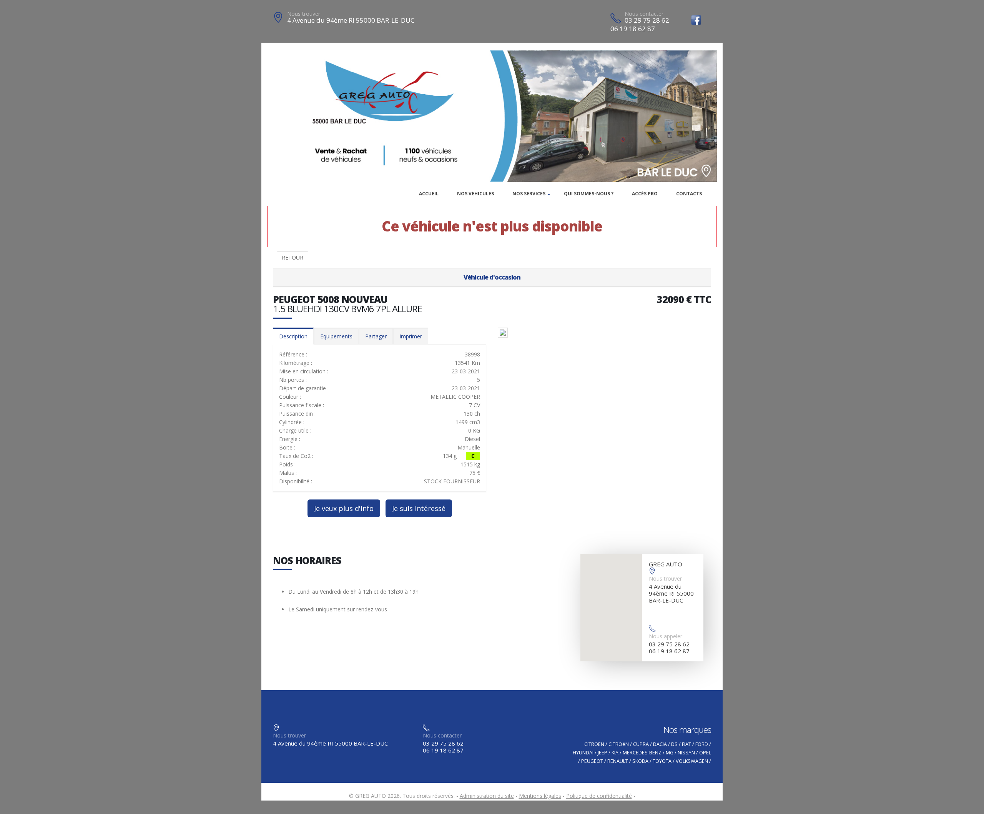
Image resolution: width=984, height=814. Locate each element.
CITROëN (618, 744)
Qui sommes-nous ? (588, 193)
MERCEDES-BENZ (642, 752)
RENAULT (617, 761)
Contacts (689, 193)
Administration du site (487, 795)
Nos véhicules (475, 193)
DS (674, 744)
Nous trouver (303, 13)
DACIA (660, 744)
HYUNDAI (583, 752)
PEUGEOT (592, 761)
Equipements (336, 336)
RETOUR (292, 257)
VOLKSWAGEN (692, 761)
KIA (615, 752)
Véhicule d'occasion (492, 277)
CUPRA (641, 744)
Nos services (528, 193)
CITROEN (594, 744)
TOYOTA (662, 761)
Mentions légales (540, 795)
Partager (376, 336)
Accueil (429, 193)
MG (669, 752)
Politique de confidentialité (599, 795)
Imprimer (410, 336)
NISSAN (686, 752)
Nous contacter (644, 13)
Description (293, 336)
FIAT (686, 744)
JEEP (602, 752)
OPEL (705, 752)
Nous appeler (665, 636)
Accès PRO (645, 193)
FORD (701, 744)
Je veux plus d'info (344, 508)
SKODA (640, 761)
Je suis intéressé (418, 508)
